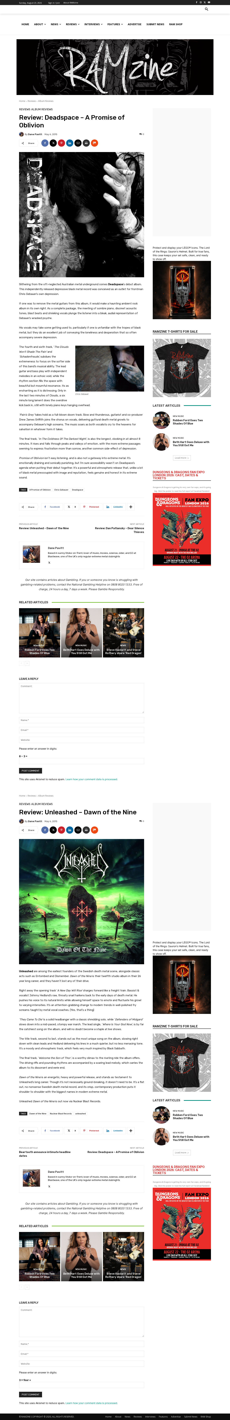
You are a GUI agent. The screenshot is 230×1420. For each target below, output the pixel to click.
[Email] (78, 143)
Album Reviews (45, 101)
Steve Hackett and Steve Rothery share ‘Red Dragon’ (123, 651)
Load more (180, 457)
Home (22, 101)
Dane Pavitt (35, 134)
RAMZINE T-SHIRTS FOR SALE (175, 331)
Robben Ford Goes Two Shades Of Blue (40, 651)
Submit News (190, 1416)
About (118, 1416)
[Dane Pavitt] (22, 134)
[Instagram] (201, 3)
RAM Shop (206, 1416)
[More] (131, 506)
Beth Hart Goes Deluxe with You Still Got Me (81, 651)
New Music (39, 645)
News (123, 645)
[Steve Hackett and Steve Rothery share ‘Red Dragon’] (123, 632)
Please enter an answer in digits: (38, 748)
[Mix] (94, 143)
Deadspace (77, 489)
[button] (206, 9)
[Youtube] (209, 3)
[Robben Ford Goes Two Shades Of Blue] (39, 632)
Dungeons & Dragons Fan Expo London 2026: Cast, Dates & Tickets (179, 475)
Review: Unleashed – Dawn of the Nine (44, 528)
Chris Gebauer (61, 489)
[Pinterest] (61, 143)
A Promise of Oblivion (40, 489)
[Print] (86, 143)
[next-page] (27, 663)
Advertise (176, 1416)
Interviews (150, 1416)
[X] (205, 3)
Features (163, 1416)
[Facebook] (197, 3)
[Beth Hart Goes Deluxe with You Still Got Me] (81, 632)
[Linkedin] (69, 143)
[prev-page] (21, 663)
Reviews (32, 101)
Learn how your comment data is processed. (92, 779)
